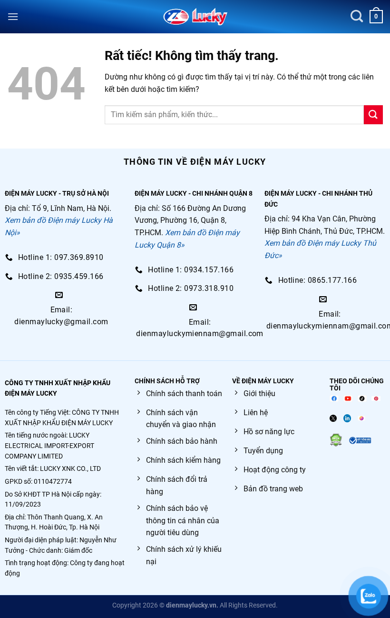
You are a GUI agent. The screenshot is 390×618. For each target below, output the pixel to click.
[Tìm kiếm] (357, 16)
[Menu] (13, 16)
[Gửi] (373, 114)
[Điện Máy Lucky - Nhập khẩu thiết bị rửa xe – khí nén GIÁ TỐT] (195, 16)
